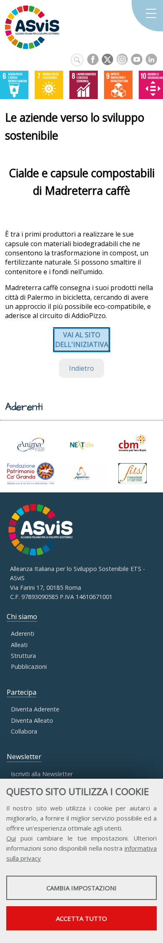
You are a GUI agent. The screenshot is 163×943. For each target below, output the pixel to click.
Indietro (81, 368)
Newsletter (24, 756)
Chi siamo (22, 616)
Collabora (24, 731)
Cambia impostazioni (81, 888)
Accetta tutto (81, 918)
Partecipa (21, 692)
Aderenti (22, 633)
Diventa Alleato (32, 720)
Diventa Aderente (35, 709)
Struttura (23, 656)
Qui (11, 838)
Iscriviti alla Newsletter (42, 774)
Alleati (19, 645)
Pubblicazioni (29, 666)
